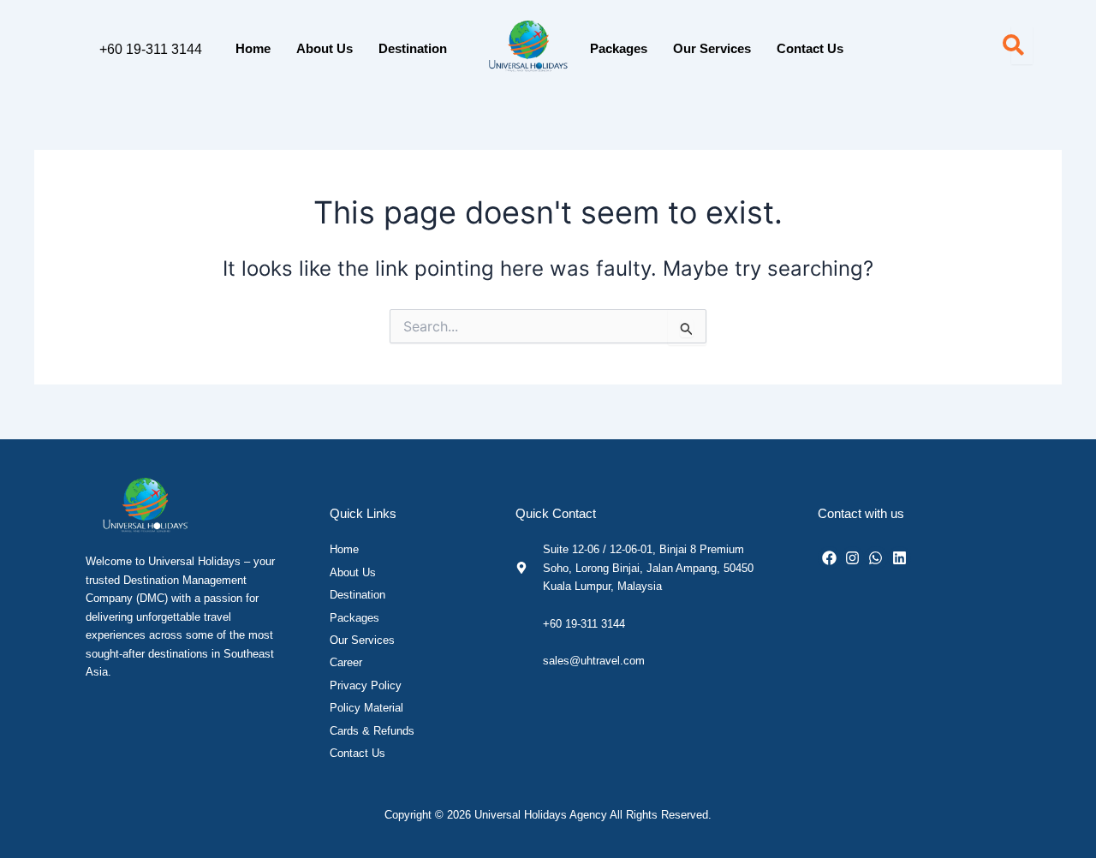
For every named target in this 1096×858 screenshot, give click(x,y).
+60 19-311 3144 (150, 49)
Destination (412, 48)
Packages (618, 48)
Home (253, 48)
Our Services (712, 48)
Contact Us (810, 48)
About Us (324, 48)
